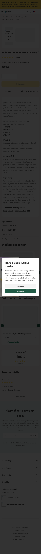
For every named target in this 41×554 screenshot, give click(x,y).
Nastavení (20, 286)
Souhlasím (20, 291)
